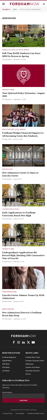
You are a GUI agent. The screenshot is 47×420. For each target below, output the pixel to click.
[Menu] (3, 4)
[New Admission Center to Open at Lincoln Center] (23, 155)
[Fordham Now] (24, 3)
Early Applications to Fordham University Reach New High (18, 214)
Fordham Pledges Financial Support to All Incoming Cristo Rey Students (23, 134)
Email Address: (7, 392)
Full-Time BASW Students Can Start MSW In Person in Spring (21, 55)
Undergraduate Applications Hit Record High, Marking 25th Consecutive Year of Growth (23, 255)
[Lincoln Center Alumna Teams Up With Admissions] (23, 278)
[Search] (44, 4)
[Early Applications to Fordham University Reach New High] (23, 195)
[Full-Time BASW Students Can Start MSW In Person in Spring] (23, 36)
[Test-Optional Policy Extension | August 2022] (23, 75)
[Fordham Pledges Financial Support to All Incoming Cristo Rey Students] (23, 115)
